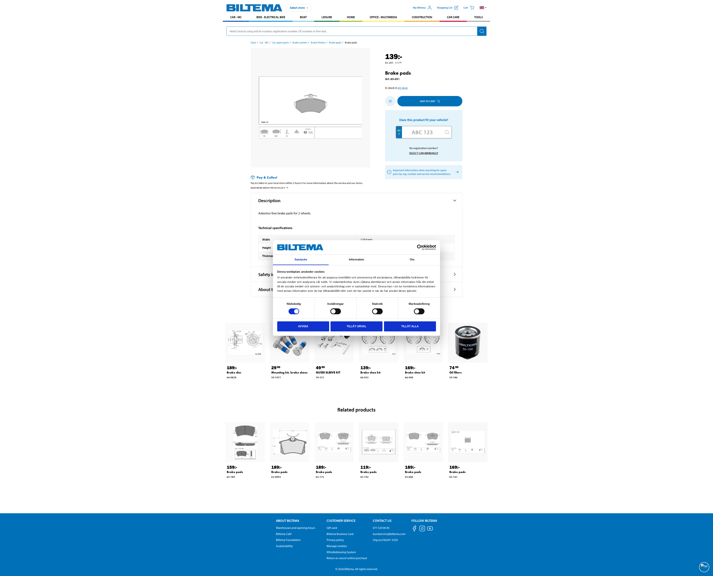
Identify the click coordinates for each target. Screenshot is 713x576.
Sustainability (284, 546)
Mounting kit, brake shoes (289, 372)
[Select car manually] (456, 172)
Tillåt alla (410, 326)
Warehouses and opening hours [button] (295, 528)
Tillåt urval (356, 326)
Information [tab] (356, 259)
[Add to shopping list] (390, 101)
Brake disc (234, 372)
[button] (483, 7)
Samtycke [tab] (300, 259)
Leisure (327, 17)
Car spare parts (280, 42)
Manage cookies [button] (337, 546)
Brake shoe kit (370, 372)
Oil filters (455, 372)
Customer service (341, 520)
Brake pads (335, 42)
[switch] (335, 311)
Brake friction (318, 42)
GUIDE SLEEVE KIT (328, 372)
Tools (478, 17)
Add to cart (427, 101)
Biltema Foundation (288, 540)
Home (351, 17)
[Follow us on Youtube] (430, 530)
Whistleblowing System (341, 552)
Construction (422, 17)
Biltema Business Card (340, 534)
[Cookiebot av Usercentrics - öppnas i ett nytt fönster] (419, 247)
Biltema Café (284, 534)
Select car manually (423, 153)
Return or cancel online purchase (347, 558)
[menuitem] (236, 17)
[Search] (481, 31)
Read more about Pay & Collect (268, 187)
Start (253, 42)
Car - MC (236, 17)
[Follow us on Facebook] (414, 529)
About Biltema (287, 520)
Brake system (299, 42)
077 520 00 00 (381, 528)
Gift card (332, 528)
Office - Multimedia (383, 17)
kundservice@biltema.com (389, 534)
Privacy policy (335, 540)
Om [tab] (412, 259)
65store (403, 88)
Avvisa (303, 326)
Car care (453, 17)
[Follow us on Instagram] (422, 529)
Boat (303, 17)
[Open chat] (704, 567)
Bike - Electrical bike (270, 17)
